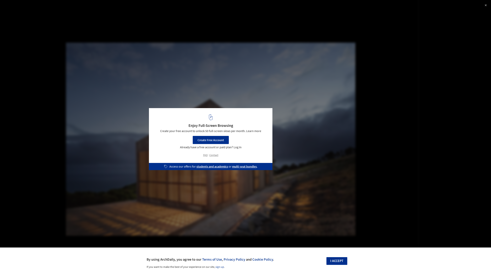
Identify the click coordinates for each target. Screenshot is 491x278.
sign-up (219, 267)
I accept (336, 261)
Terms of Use (212, 259)
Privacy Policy (234, 259)
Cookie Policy (262, 259)
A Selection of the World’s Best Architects (44, 7)
